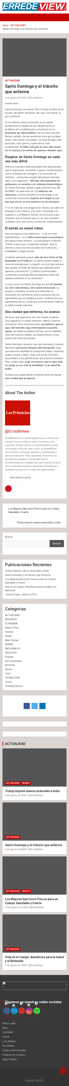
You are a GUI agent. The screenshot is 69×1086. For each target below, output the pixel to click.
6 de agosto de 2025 (15, 97)
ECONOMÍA (11, 623)
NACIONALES (12, 648)
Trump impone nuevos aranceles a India (39, 522)
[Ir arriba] (63, 1071)
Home (6, 1036)
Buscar (9, 536)
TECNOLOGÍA (12, 677)
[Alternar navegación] (7, 17)
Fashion (9, 631)
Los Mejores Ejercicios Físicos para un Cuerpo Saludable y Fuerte (33, 510)
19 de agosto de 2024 (16, 907)
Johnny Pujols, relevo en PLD (21, 594)
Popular (9, 656)
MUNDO (9, 644)
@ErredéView (35, 97)
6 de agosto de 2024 (15, 965)
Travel (8, 681)
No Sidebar (9, 1045)
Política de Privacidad (14, 1050)
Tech (7, 673)
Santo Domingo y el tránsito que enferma (27, 575)
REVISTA (10, 665)
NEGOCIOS (11, 652)
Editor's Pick (11, 627)
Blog (5, 1027)
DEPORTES (11, 619)
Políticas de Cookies (14, 1054)
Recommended (13, 661)
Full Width (8, 1032)
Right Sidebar (10, 1059)
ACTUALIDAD (12, 80)
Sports (8, 669)
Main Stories (12, 640)
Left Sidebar (9, 1041)
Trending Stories (14, 686)
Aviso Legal (9, 1023)
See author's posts (20, 477)
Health (8, 636)
